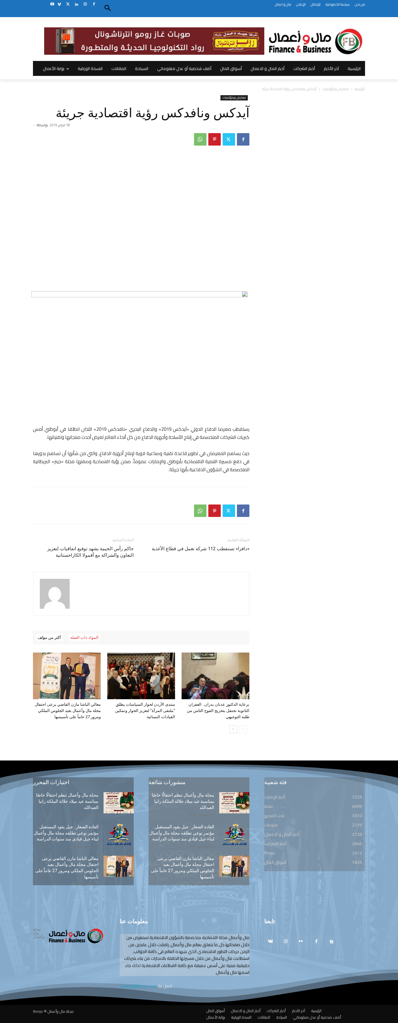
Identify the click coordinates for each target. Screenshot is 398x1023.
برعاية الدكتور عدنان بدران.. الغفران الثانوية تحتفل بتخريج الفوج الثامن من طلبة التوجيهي (218, 710)
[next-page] (233, 729)
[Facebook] (93, 4)
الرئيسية (360, 88)
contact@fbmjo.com (138, 986)
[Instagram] (85, 4)
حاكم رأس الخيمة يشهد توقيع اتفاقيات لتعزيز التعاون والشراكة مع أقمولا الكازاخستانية (90, 552)
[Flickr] (301, 942)
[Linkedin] (76, 4)
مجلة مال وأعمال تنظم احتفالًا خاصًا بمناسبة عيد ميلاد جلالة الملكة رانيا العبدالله (67, 801)
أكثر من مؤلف (49, 637)
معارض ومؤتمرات (335, 88)
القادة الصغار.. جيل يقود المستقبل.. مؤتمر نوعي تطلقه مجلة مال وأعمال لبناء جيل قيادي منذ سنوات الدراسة (66, 832)
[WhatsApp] (200, 139)
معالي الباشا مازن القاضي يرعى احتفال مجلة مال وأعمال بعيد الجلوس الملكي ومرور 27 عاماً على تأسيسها (68, 710)
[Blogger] (332, 942)
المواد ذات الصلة (84, 637)
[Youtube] (52, 4)
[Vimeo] (59, 4)
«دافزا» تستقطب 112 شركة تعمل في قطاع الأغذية (200, 548)
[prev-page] (243, 729)
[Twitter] (68, 4)
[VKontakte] (270, 942)
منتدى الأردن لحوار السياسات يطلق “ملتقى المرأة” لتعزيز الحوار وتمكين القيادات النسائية (145, 710)
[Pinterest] (214, 139)
